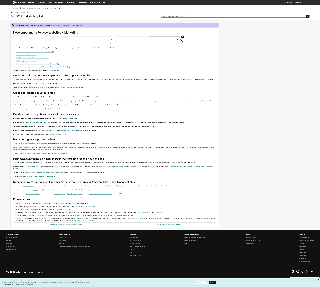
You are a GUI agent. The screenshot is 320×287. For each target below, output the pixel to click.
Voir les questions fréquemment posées (168, 224)
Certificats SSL (83, 2)
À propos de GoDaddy (11, 237)
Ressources (61, 243)
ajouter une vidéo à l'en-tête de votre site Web (33, 153)
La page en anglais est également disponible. (69, 25)
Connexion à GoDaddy (250, 237)
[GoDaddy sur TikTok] (302, 272)
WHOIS (131, 252)
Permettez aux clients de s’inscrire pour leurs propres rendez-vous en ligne (38, 63)
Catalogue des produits (135, 255)
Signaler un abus (62, 240)
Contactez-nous (47, 8)
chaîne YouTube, (101, 215)
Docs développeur (134, 237)
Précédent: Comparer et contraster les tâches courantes (66, 224)
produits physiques (28, 186)
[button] (317, 278)
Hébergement (302, 252)
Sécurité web (302, 255)
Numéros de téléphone (304, 261)
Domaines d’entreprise (135, 243)
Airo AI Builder (95, 2)
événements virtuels (140, 218)
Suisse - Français (28, 272)
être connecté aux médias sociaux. (67, 118)
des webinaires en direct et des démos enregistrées (80, 206)
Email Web (132, 249)
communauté (54, 70)
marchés (35, 190)
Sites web (301, 243)
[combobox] (233, 16)
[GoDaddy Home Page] (13, 272)
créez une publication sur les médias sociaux (34, 122)
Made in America (128, 215)
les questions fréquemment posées (33, 203)
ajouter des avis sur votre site (57, 134)
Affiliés (186, 243)
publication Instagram (48, 130)
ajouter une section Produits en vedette (100, 194)
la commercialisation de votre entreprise (82, 220)
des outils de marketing (203, 218)
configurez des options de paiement (180, 166)
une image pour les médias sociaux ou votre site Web (36, 108)
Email (50, 2)
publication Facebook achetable (68, 130)
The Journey (117, 215)
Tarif (103, 2)
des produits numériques (33, 194)
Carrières (8, 240)
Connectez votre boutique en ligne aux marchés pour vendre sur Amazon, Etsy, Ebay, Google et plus (45, 66)
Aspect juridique (10, 246)
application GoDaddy (20, 79)
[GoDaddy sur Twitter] (307, 272)
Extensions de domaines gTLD (306, 240)
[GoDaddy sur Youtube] (312, 272)
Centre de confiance (11, 249)
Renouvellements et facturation (252, 240)
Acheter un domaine (304, 237)
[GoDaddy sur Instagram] (297, 272)
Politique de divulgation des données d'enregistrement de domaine (74, 246)
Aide (24, 8)
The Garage (48, 215)
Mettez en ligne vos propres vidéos (26, 60)
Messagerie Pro (303, 246)
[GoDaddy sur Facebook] (292, 272)
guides (78, 218)
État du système (58, 8)
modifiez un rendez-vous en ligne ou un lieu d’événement (38, 176)
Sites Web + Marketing (23, 12)
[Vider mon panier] (305, 2)
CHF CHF (40, 272)
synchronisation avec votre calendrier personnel (112, 166)
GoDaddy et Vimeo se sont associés (23, 143)
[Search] (308, 16)
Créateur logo (302, 258)
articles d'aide (48, 218)
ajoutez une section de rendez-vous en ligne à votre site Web (47, 172)
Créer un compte (249, 243)
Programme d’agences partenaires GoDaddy (195, 237)
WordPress (302, 249)
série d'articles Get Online (29, 209)
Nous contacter (10, 243)
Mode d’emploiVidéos (33, 8)
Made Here (69, 215)
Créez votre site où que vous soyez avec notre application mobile (35, 51)
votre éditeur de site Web (188, 218)
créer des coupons (59, 194)
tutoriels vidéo (28, 212)
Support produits (63, 237)
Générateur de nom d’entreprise (137, 246)
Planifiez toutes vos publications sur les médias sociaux (32, 57)
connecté (129, 147)
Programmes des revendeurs (191, 240)
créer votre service (33, 166)
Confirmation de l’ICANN (135, 240)
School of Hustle (79, 215)
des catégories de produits (74, 194)
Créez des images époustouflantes (26, 54)
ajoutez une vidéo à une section (58, 153)
